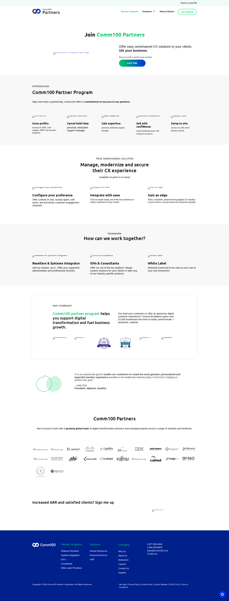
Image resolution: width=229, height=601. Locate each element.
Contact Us (123, 568)
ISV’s (63, 559)
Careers (122, 564)
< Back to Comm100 (188, 3)
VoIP (92, 559)
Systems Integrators (70, 555)
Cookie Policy (146, 584)
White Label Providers (71, 568)
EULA (177, 584)
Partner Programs (129, 11)
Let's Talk (132, 63)
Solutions (147, 11)
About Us (122, 556)
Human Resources (98, 551)
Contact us (152, 554)
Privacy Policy (134, 584)
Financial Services (98, 555)
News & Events (167, 11)
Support (122, 573)
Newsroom (123, 560)
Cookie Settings (160, 584)
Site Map (122, 584)
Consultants (66, 564)
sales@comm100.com (157, 550)
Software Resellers (70, 551)
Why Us (122, 551)
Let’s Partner (187, 11)
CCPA (171, 584)
